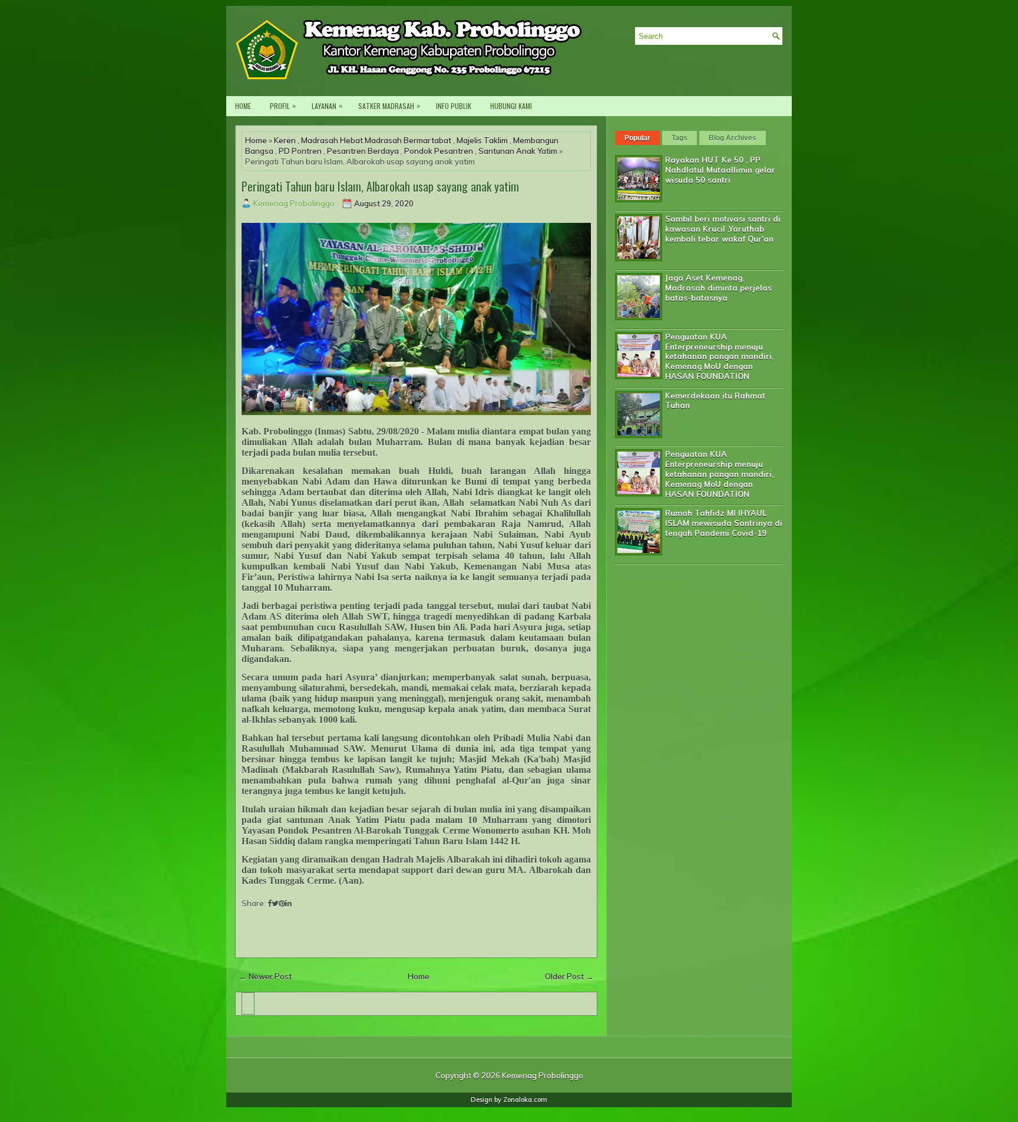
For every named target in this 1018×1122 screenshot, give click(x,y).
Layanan (327, 105)
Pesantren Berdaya (363, 151)
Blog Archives (732, 138)
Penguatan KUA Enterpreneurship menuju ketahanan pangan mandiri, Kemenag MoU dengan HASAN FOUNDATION (719, 356)
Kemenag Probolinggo (542, 1075)
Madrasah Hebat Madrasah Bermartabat (376, 140)
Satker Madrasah (389, 105)
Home (243, 106)
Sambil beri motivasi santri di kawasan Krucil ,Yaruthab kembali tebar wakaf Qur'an (723, 229)
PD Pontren (300, 151)
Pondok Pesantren (438, 151)
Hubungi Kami (511, 106)
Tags (680, 138)
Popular (637, 138)
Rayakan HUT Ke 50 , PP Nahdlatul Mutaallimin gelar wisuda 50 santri (720, 170)
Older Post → (569, 976)
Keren (285, 140)
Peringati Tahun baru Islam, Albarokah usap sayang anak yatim (380, 186)
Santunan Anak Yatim (517, 151)
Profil (283, 105)
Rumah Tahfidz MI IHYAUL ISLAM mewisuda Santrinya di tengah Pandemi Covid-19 (723, 523)
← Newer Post (265, 976)
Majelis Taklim (482, 140)
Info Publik (453, 106)
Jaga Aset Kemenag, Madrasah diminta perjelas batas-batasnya (718, 287)
